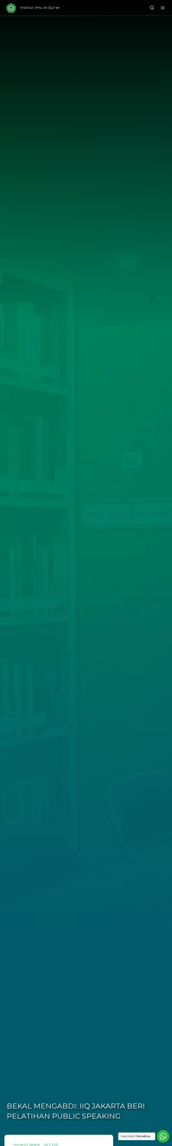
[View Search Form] (152, 8)
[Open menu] (162, 7)
